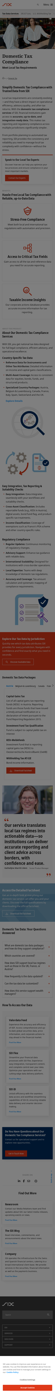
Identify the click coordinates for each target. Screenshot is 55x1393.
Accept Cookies (27, 1387)
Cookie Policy (12, 1372)
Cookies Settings (27, 1379)
